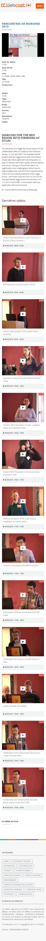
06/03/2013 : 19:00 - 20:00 (14, 807)
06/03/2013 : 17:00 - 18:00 (14, 620)
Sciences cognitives (33, 875)
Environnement (10, 880)
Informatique (9, 866)
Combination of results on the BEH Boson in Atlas (21, 660)
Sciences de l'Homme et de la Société (18, 885)
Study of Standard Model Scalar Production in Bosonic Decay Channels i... (22, 239)
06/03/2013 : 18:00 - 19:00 (14, 714)
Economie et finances (22, 861)
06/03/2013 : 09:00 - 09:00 (14, 292)
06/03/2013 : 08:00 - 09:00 (14, 246)
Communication (25, 894)
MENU (40, 6)
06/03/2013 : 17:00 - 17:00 (14, 526)
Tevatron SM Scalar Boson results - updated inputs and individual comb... (21, 426)
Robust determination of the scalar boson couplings (20, 332)
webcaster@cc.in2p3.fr (19, 929)
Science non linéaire (12, 875)
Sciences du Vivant (34, 889)
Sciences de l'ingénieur (13, 889)
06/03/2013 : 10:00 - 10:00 (14, 433)
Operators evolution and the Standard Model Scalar (22, 379)
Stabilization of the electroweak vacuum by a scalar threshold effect (21, 754)
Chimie (6, 861)
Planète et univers (23, 871)
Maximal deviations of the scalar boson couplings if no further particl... (19, 519)
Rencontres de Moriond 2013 (21, 25)
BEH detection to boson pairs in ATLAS (19, 284)
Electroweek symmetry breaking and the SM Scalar (21, 613)
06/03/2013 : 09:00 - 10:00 (14, 386)
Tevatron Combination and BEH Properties (20, 565)
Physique (7, 871)
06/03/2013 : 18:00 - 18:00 (14, 667)
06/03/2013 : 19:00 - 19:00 (14, 761)
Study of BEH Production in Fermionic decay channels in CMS (21, 473)
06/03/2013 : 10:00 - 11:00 (14, 480)
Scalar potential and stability (15, 706)
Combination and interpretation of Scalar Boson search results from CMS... (20, 800)
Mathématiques (26, 866)
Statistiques (9, 894)
